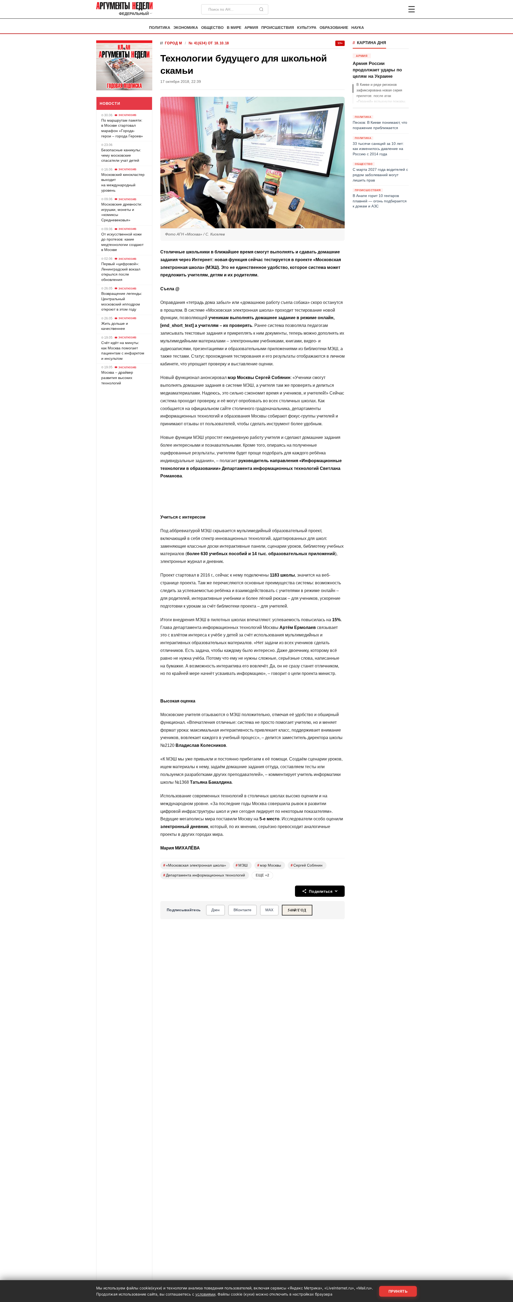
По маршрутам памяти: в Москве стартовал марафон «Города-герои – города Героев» (122, 128)
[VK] (397, 9)
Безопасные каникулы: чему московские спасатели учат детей (121, 155)
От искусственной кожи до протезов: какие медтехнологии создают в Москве (122, 242)
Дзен (215, 910)
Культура (306, 28)
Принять (398, 1291)
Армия (251, 28)
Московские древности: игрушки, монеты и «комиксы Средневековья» (121, 212)
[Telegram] (383, 9)
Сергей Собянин (306, 865)
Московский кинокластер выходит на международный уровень (123, 182)
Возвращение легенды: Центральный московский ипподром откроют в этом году (121, 301)
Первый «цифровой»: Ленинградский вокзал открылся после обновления (120, 272)
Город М (173, 43)
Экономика (185, 28)
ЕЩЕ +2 (262, 875)
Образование (334, 28)
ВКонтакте (242, 910)
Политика (159, 28)
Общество (212, 28)
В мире (234, 28)
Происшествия (277, 28)
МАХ (269, 910)
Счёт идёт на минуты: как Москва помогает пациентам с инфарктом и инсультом (122, 351)
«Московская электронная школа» (194, 865)
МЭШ (242, 865)
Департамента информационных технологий (204, 875)
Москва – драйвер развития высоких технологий (117, 377)
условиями (205, 1294)
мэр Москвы (269, 865)
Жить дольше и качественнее (114, 326)
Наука (357, 28)
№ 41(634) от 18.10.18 (209, 43)
